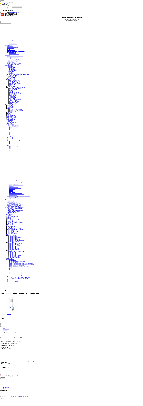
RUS (6, 3)
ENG (10, 3)
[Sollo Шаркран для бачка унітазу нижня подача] (11, 312)
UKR (3, 3)
